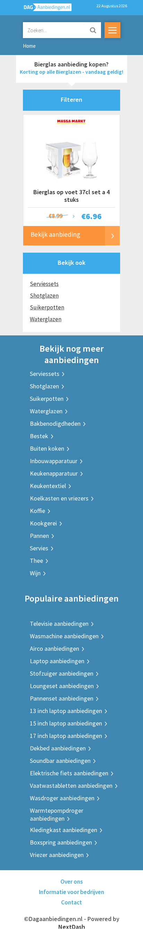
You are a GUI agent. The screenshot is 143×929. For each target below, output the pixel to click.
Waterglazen (45, 319)
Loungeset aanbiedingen (62, 686)
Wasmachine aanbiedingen (64, 636)
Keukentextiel (48, 486)
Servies (39, 548)
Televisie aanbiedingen (59, 624)
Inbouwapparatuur (53, 461)
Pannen (39, 536)
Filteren (71, 99)
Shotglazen (44, 295)
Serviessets (44, 284)
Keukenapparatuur (54, 473)
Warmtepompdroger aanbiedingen (56, 814)
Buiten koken (47, 448)
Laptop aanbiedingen (57, 661)
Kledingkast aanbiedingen (63, 830)
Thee (36, 561)
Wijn (35, 573)
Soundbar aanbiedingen (60, 761)
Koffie (37, 511)
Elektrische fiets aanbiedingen (69, 773)
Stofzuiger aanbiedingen (61, 673)
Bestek (39, 436)
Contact (71, 902)
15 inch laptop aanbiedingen (66, 723)
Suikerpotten (47, 307)
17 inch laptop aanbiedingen (66, 736)
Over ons (71, 881)
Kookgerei (43, 523)
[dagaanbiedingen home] (44, 9)
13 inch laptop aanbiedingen (66, 711)
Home (29, 46)
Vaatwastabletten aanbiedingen (71, 786)
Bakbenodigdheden (55, 423)
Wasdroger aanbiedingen (62, 798)
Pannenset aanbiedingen (61, 698)
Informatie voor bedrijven (71, 892)
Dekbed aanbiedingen (58, 748)
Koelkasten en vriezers (59, 498)
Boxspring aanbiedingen (61, 842)
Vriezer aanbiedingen (57, 855)
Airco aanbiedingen (54, 648)
